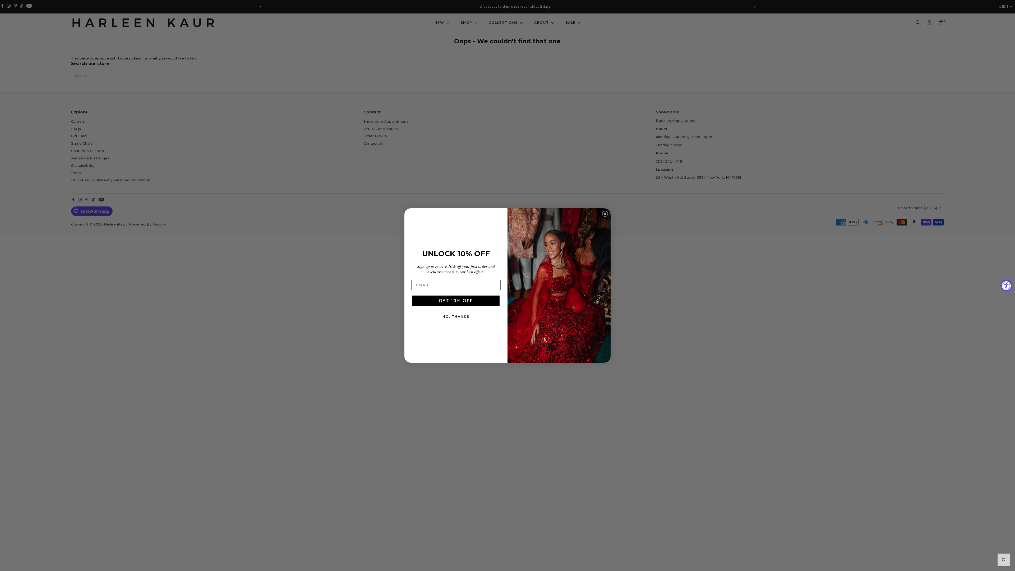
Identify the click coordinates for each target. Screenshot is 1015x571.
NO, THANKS (455, 317)
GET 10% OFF (456, 300)
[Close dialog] (605, 214)
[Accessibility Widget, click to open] (1006, 286)
